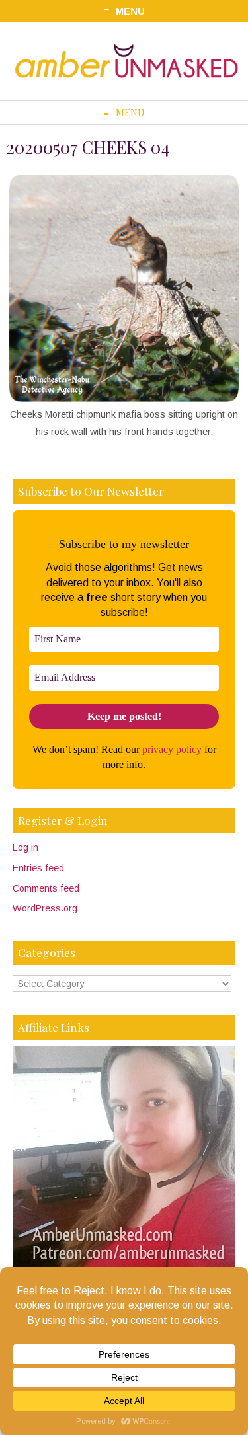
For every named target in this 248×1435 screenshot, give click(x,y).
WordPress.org (45, 908)
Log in (25, 847)
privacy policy (172, 749)
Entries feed (38, 868)
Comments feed (46, 888)
